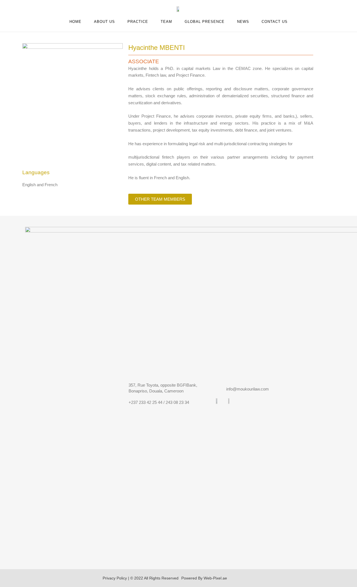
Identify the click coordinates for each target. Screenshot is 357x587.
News (243, 22)
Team (166, 22)
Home (75, 22)
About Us (104, 22)
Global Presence (205, 22)
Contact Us (275, 22)
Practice (137, 22)
